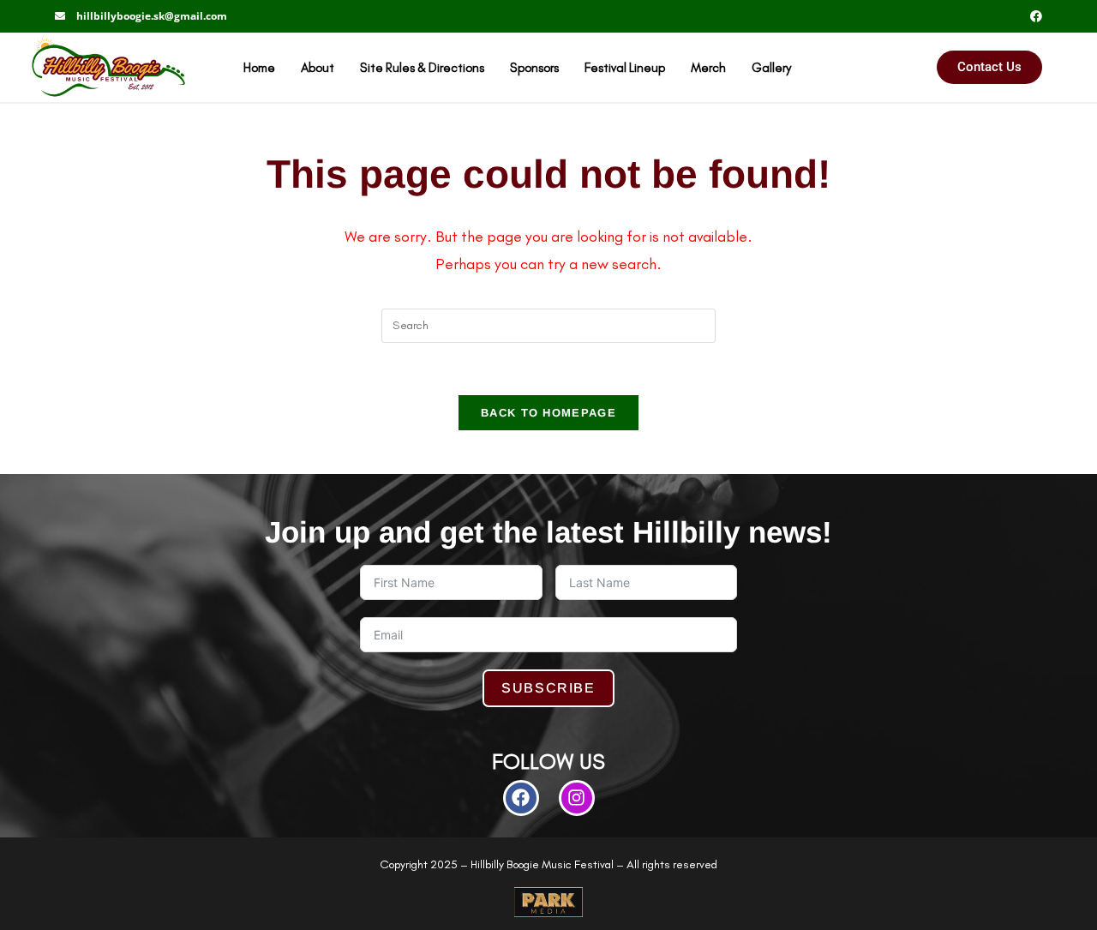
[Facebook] (521, 798)
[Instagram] (577, 798)
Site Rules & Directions (422, 67)
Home (259, 67)
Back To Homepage (548, 412)
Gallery (771, 67)
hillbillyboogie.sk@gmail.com (151, 16)
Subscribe (548, 688)
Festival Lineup (624, 67)
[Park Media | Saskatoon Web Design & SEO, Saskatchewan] (548, 902)
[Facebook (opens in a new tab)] (1033, 16)
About (317, 67)
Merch (708, 67)
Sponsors (534, 67)
